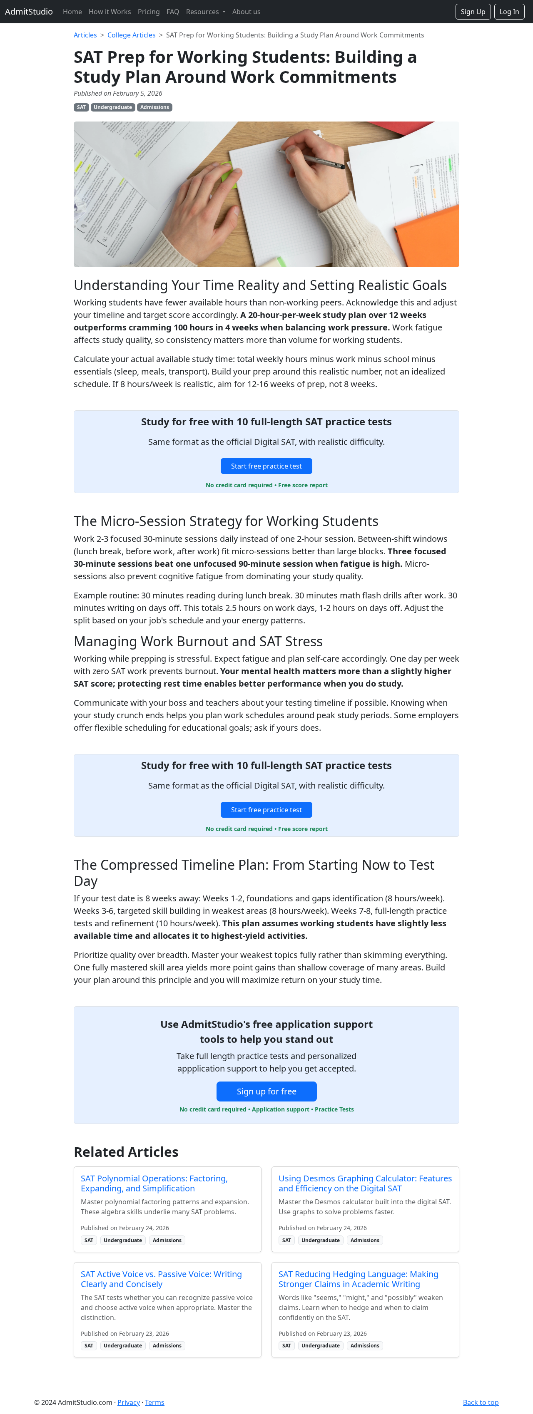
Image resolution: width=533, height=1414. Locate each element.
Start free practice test (266, 466)
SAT (81, 107)
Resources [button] (203, 11)
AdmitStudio (29, 11)
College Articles (131, 35)
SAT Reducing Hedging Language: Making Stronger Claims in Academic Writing (358, 1279)
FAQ (173, 11)
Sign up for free (266, 1091)
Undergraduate (113, 107)
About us (246, 11)
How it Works (110, 11)
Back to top (481, 1402)
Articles (85, 35)
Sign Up (473, 11)
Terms (154, 1402)
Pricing (149, 11)
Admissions (154, 107)
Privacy (128, 1402)
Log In (509, 11)
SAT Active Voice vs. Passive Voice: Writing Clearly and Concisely (161, 1279)
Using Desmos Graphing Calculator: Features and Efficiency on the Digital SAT (365, 1183)
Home (72, 11)
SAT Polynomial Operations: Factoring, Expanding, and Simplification (154, 1183)
